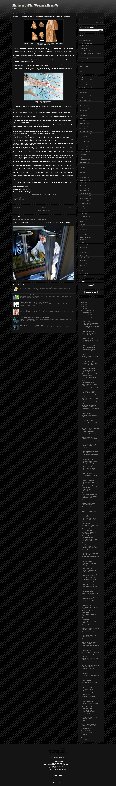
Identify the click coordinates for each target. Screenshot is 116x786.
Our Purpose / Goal (84, 58)
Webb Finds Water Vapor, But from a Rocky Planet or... (89, 714)
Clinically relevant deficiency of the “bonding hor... (89, 472)
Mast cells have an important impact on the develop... (89, 416)
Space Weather (83, 48)
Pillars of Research (84, 56)
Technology (82, 260)
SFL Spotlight (82, 247)
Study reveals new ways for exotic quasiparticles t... (90, 500)
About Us (81, 63)
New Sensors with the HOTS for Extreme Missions (90, 483)
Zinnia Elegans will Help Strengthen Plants (88, 515)
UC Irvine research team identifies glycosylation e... (90, 395)
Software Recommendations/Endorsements (90, 53)
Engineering (82, 146)
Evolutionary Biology (84, 159)
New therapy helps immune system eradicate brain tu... (89, 493)
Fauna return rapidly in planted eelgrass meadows (90, 388)
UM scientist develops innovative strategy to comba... (90, 659)
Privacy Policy (35, 194)
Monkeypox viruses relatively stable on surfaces (89, 419)
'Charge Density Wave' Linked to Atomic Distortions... (90, 334)
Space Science (83, 252)
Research (81, 239)
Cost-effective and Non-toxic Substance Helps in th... (89, 469)
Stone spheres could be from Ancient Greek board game (34, 302)
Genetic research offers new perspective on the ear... (89, 350)
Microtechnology (83, 190)
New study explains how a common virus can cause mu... (90, 344)
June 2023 (85, 319)
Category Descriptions (85, 40)
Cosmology (82, 139)
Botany (81, 120)
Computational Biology (85, 131)
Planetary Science (83, 226)
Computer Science (84, 133)
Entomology (82, 149)
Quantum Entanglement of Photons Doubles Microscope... (90, 669)
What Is (81, 270)
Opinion (81, 208)
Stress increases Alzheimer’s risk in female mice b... (90, 662)
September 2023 (87, 317)
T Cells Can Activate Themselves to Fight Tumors (90, 629)
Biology (81, 110)
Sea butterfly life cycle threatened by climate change (90, 429)
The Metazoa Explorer (85, 45)
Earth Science (82, 141)
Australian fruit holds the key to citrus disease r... (90, 522)
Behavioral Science (84, 100)
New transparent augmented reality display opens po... (89, 392)
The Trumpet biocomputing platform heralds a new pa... (89, 725)
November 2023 (87, 312)
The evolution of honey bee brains (90, 652)
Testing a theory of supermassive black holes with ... (90, 550)
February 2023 (86, 732)
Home (44, 207)
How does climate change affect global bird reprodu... (90, 700)
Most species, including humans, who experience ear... (90, 452)
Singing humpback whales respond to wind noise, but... (90, 547)
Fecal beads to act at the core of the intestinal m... (90, 604)
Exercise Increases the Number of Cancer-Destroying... (90, 666)
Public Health (82, 234)
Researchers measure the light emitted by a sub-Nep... (90, 574)
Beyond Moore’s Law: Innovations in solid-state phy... (90, 686)
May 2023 (85, 321)
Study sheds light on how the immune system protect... (89, 643)
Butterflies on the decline (88, 431)
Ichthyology (82, 172)
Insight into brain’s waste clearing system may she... (90, 409)
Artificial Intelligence (84, 87)
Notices (81, 38)
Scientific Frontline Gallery (85, 51)
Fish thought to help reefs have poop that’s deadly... (90, 704)
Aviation (81, 97)
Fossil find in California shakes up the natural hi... (90, 676)
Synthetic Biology (83, 257)
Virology (81, 268)
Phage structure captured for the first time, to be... (90, 455)
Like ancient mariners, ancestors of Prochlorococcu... (90, 540)
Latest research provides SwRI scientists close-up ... (90, 434)
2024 (82, 306)
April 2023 (85, 728)
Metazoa (81, 185)
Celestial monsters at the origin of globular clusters (90, 560)
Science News (82, 244)
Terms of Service (44, 194)
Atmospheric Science (84, 95)
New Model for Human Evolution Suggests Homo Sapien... (90, 360)
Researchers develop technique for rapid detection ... (90, 707)
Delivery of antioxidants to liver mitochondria (89, 571)
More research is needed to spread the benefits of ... (89, 479)
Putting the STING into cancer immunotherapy (89, 476)
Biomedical (82, 113)
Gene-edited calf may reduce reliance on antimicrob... (89, 465)
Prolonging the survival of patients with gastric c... (90, 646)
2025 (82, 304)
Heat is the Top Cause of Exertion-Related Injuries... (89, 448)
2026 (82, 302)
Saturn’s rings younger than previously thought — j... (89, 445)
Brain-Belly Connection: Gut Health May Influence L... (89, 519)
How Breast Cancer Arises (88, 347)
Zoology (81, 275)
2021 (82, 739)
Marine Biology (83, 177)
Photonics (81, 219)
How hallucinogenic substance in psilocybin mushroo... (90, 655)
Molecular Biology (83, 193)
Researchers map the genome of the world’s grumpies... (90, 597)
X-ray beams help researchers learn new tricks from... (89, 639)
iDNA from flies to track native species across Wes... (89, 721)
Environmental (83, 151)
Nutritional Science (84, 203)
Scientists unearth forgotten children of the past (89, 337)
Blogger (61, 782)
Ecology (81, 144)
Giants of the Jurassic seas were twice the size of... (90, 587)
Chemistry (82, 128)
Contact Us (53, 194)
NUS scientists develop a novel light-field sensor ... (90, 554)
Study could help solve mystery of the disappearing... (90, 536)
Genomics (82, 167)
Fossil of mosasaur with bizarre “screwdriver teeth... (90, 323)
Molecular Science (84, 195)
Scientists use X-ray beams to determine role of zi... (89, 406)
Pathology (81, 213)
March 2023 (86, 730)
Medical (81, 182)
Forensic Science (83, 162)
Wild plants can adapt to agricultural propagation (88, 601)
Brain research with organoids (89, 422)
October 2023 (86, 314)
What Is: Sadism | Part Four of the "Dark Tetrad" (32, 325)
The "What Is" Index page (85, 43)
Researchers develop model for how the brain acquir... (90, 636)
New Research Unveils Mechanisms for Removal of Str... (89, 508)
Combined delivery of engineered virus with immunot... (90, 458)
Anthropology (82, 82)
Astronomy (82, 89)
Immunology (82, 175)
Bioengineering (83, 105)
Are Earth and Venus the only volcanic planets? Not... (89, 364)
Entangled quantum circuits (89, 577)
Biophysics (82, 115)
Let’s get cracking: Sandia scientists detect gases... (89, 672)
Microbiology (82, 188)
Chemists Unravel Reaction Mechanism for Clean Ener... (90, 438)
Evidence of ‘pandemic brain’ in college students (90, 374)
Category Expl (82, 123)
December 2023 (87, 310)
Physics (81, 221)
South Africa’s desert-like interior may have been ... (90, 412)
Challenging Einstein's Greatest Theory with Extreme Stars (34, 317)
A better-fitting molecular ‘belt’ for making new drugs (33, 310)
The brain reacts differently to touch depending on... (89, 615)
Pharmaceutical (83, 216)
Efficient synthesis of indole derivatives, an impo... (89, 649)
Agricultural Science (84, 79)
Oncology (81, 206)
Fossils (26, 186)
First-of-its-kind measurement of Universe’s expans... (90, 529)
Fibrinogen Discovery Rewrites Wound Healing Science (29, 219)
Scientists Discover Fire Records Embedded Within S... (90, 490)
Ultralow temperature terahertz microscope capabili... (90, 497)
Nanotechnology (83, 198)
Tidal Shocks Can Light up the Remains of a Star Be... (89, 504)
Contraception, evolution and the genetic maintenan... (90, 402)
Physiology (82, 224)
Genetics (81, 164)
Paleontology (20, 199)
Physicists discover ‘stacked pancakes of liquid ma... (89, 583)
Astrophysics (82, 92)
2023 (82, 308)
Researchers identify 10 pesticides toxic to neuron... (89, 330)
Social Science (83, 250)
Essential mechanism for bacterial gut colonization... (90, 679)
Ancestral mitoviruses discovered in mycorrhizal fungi (90, 557)
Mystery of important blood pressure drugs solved (89, 381)
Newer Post (16, 207)
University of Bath (25, 189)
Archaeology (82, 84)
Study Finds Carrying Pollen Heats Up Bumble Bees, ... (89, 371)
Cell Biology (82, 126)
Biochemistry (82, 102)
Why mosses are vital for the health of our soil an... (89, 690)
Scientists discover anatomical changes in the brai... (89, 697)
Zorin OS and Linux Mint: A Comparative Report (31, 294)
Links (80, 71)
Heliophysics (82, 170)
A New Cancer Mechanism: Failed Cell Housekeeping (90, 594)
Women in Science (84, 273)
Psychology (82, 232)
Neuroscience (82, 201)
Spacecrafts (82, 255)
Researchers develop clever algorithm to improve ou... (89, 711)
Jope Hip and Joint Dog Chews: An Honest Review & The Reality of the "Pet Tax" (40, 287)
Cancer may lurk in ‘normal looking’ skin (89, 564)
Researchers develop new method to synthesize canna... (90, 367)
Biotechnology (82, 118)
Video (80, 265)
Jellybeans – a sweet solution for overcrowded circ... (90, 567)
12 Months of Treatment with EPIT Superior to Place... (90, 533)
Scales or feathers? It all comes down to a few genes (90, 357)
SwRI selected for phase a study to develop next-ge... (90, 590)
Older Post (71, 207)
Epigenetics (82, 157)
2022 (82, 737)
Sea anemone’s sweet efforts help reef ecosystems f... (90, 441)
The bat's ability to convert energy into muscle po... (90, 608)
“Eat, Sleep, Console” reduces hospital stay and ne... (89, 718)
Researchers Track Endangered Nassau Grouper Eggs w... (90, 580)
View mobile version (44, 210)
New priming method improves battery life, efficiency (89, 462)
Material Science (83, 180)
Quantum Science (83, 237)
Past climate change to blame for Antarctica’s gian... (90, 327)
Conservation (82, 136)
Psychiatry (82, 229)
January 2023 (86, 734)
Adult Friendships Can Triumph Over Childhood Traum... (90, 341)
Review (81, 242)
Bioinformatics (82, 108)
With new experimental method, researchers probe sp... (90, 526)
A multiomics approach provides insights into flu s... (90, 543)
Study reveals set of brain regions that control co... (90, 486)
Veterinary (82, 263)
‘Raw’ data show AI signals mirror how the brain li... (90, 693)
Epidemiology (82, 154)
